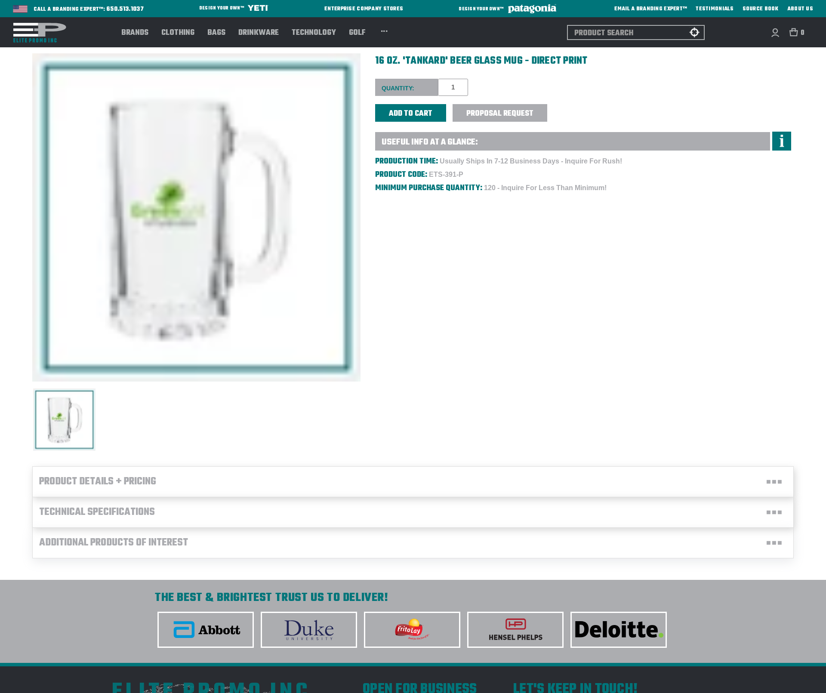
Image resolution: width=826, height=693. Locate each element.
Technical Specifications (97, 512)
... (384, 30)
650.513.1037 (125, 9)
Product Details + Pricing (97, 482)
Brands (134, 33)
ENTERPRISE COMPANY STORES (363, 9)
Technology (314, 33)
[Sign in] (775, 32)
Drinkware (258, 33)
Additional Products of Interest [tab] (113, 543)
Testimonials (715, 9)
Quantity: (398, 88)
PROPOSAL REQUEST (499, 114)
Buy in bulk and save (573, 108)
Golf (357, 33)
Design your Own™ (222, 8)
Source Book (761, 9)
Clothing (177, 33)
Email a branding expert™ (650, 9)
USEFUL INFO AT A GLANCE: (430, 142)
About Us (800, 9)
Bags (216, 33)
